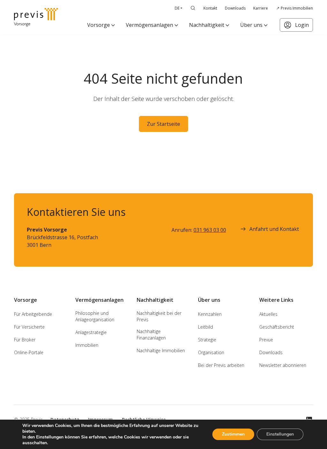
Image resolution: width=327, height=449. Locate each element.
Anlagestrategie (91, 332)
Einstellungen (280, 434)
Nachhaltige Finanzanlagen (151, 334)
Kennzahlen (210, 314)
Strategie (207, 340)
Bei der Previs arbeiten (221, 365)
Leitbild (205, 327)
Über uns (251, 24)
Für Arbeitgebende (33, 314)
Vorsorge (98, 24)
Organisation (211, 352)
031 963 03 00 (210, 229)
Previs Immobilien (297, 8)
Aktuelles (268, 314)
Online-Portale (28, 352)
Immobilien (86, 345)
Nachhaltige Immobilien (161, 350)
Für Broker (24, 340)
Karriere (260, 8)
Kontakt (210, 8)
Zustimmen (233, 434)
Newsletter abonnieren (282, 365)
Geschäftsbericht (276, 327)
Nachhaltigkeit (206, 24)
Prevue (266, 340)
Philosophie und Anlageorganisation (94, 316)
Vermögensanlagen (149, 24)
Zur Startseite (163, 123)
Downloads (235, 8)
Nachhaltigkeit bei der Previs (159, 316)
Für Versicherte (29, 327)
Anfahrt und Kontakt (274, 228)
